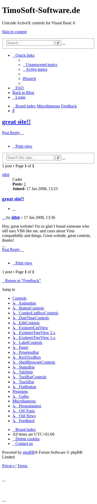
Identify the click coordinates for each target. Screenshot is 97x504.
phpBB (29, 452)
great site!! (16, 121)
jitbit (5, 174)
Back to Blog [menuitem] (23, 92)
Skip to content (14, 32)
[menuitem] (40, 64)
